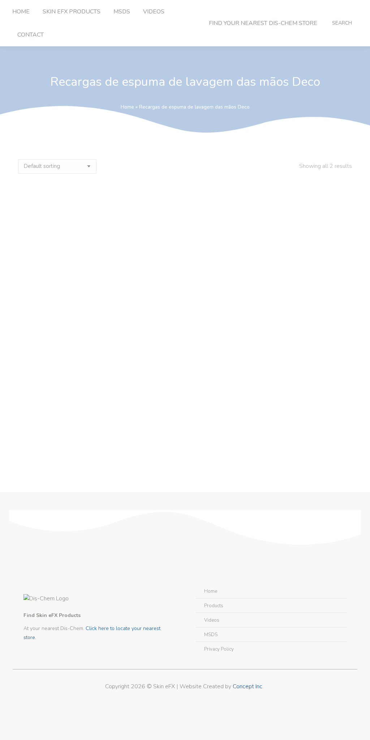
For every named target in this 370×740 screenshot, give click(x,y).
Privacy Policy (219, 649)
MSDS (211, 634)
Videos (211, 620)
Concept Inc (247, 686)
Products (213, 605)
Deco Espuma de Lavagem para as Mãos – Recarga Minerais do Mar (185, 443)
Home (127, 106)
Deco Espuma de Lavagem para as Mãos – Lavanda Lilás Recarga (185, 302)
